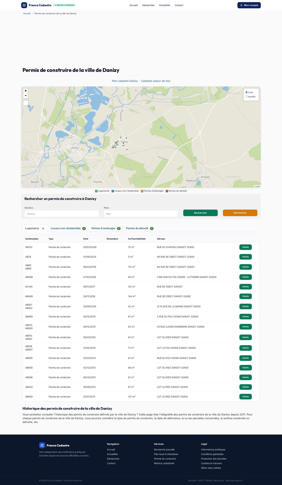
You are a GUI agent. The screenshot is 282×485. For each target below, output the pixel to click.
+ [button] (26, 91)
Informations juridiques (213, 449)
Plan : (107, 207)
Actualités (164, 5)
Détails (245, 247)
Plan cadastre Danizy (125, 80)
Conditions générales (212, 454)
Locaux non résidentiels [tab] (68, 228)
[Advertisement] (141, 41)
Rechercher (200, 212)
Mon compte (251, 5)
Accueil (134, 5)
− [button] (26, 96)
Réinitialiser (240, 212)
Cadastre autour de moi (155, 80)
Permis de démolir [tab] (139, 228)
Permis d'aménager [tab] (105, 228)
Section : (29, 207)
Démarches (148, 5)
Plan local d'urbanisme (166, 454)
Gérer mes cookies (211, 467)
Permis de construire (165, 458)
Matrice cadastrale (164, 463)
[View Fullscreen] (25, 102)
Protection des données (213, 458)
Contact (179, 5)
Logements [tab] (34, 228)
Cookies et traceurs (211, 463)
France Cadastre (51, 5)
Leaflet (257, 186)
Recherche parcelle (164, 449)
